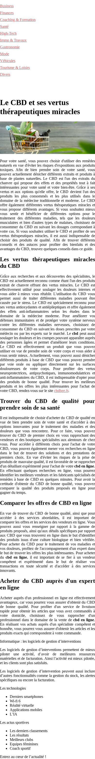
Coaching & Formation (18, 20)
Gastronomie (10, 47)
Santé (4, 26)
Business (7, 6)
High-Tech (8, 33)
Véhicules (7, 61)
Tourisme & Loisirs (15, 67)
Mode (4, 54)
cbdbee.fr (61, 391)
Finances (7, 13)
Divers (5, 74)
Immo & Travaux (13, 40)
